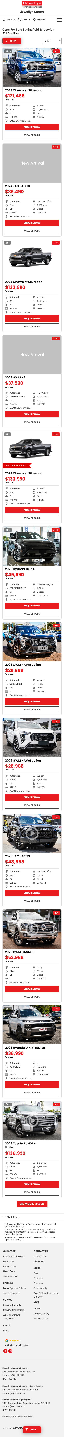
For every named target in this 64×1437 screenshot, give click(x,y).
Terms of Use (41, 1318)
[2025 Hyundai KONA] (32, 546)
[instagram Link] (10, 1351)
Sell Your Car (10, 1276)
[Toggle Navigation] (59, 20)
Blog (36, 1301)
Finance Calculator (14, 1256)
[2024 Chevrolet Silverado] (32, 258)
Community (40, 1288)
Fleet (36, 1273)
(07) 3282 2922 (17, 1375)
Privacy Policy (41, 1313)
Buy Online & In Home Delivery (46, 1295)
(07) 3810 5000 (17, 1406)
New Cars (8, 1261)
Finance (38, 1283)
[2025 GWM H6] (32, 354)
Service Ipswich (12, 1305)
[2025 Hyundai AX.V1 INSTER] (32, 1024)
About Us (39, 1261)
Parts (6, 1330)
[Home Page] (32, 4)
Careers (38, 1278)
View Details (32, 135)
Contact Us (40, 1256)
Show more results (32, 1203)
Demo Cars (9, 1266)
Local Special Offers (14, 1288)
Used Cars (9, 1271)
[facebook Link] (5, 1351)
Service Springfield (13, 1310)
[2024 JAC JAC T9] (32, 163)
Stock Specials (11, 1293)
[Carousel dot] (27, 82)
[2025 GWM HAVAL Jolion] (32, 641)
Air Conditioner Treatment (11, 1316)
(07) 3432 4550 (17, 1393)
